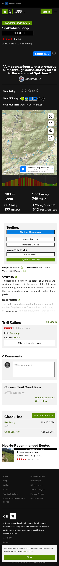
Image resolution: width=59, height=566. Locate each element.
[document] (29, 553)
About (5, 476)
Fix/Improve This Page (30, 259)
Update (45, 397)
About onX (7, 538)
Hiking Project (36, 485)
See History (41, 401)
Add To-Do (25, 104)
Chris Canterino (12, 431)
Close (29, 557)
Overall (16, 337)
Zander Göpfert (33, 78)
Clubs (5, 489)
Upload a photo (30, 254)
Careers (6, 542)
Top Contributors (10, 494)
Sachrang (27, 43)
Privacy (44, 562)
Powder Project (37, 494)
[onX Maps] (9, 518)
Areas (5, 43)
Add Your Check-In (43, 415)
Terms (35, 562)
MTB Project (35, 480)
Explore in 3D (42, 53)
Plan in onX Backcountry (30, 232)
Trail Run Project (37, 489)
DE (12, 43)
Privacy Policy (28, 551)
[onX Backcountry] (11, 3)
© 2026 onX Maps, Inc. (21, 562)
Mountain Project (37, 476)
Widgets (6, 485)
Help (5, 480)
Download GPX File (30, 244)
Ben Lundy (9, 422)
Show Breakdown (29, 343)
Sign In (46, 11)
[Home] (15, 11)
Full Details (51, 321)
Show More (11, 311)
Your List (37, 104)
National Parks (36, 498)
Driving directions (30, 239)
